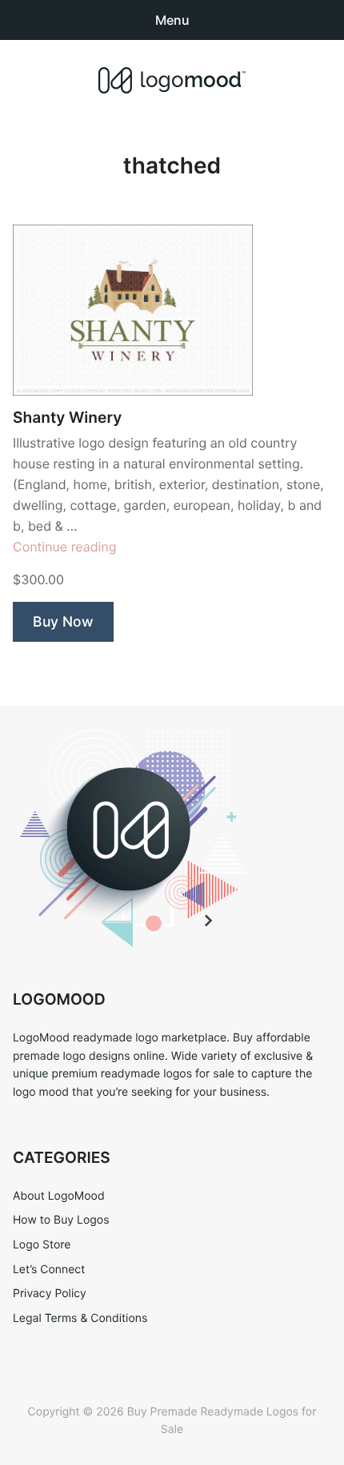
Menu (172, 20)
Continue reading (65, 547)
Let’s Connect (49, 1269)
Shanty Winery (67, 417)
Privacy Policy (49, 1293)
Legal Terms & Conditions (80, 1318)
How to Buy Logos (61, 1220)
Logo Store (41, 1245)
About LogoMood (59, 1196)
